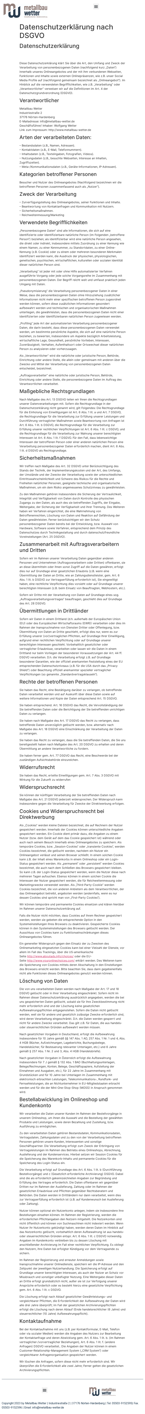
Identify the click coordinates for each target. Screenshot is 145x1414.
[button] (96, 6)
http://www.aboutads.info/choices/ (50, 956)
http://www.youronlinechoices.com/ (51, 960)
